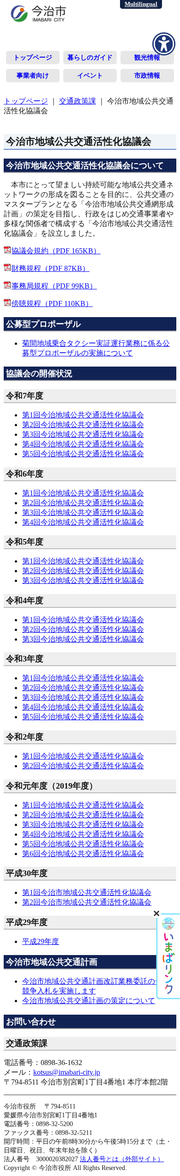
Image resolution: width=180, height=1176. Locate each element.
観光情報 (147, 57)
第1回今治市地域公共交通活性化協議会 (86, 892)
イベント (90, 75)
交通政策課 (77, 101)
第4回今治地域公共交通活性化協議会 (83, 444)
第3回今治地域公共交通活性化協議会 (83, 434)
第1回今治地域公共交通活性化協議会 (83, 415)
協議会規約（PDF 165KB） (56, 251)
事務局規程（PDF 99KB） (54, 286)
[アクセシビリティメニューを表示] (163, 43)
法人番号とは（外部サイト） (122, 1159)
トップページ (32, 57)
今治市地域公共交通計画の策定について (88, 1000)
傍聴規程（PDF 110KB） (52, 303)
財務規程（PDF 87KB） (51, 268)
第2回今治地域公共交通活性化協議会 (83, 425)
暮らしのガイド (90, 57)
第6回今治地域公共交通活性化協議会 (83, 854)
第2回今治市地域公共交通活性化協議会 (86, 902)
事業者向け (33, 75)
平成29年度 (40, 941)
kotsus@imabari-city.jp (66, 1072)
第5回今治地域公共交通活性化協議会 (83, 454)
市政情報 (147, 75)
